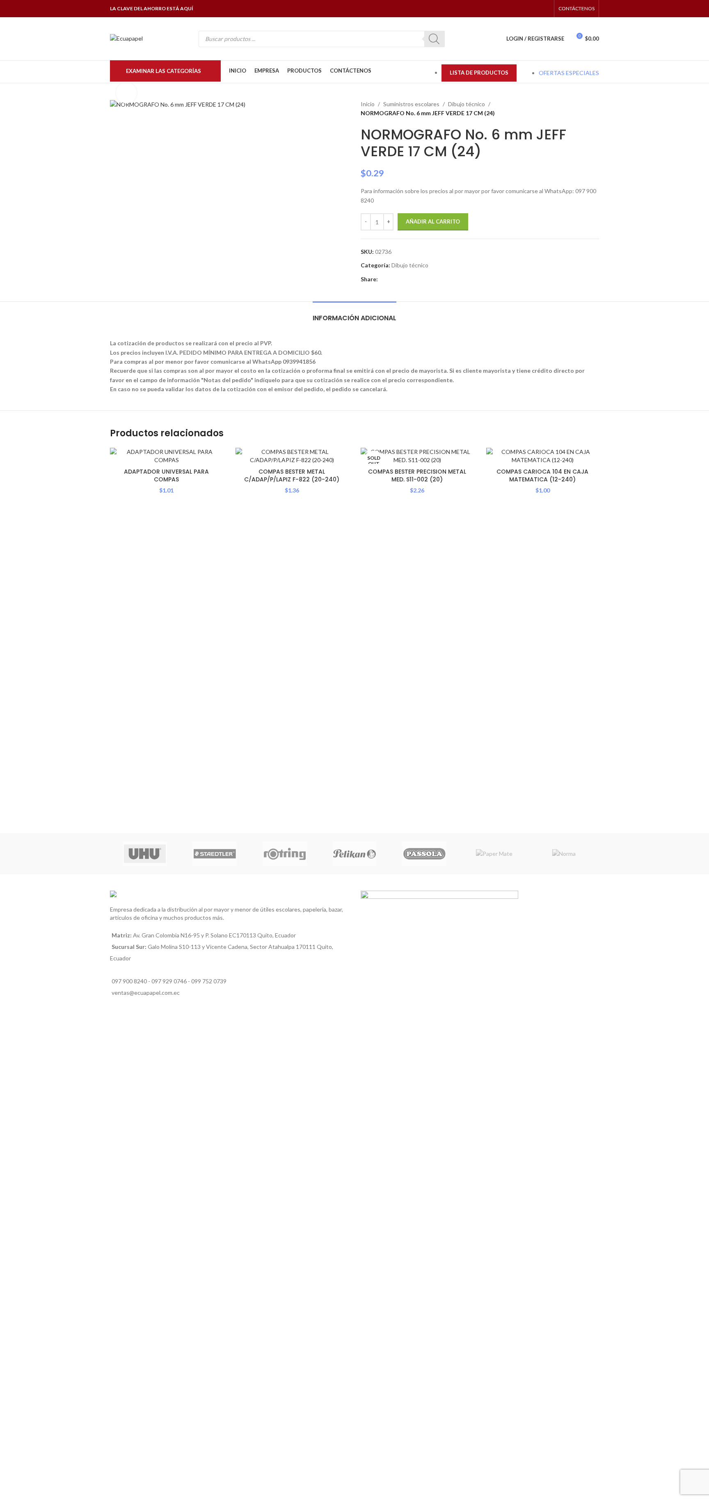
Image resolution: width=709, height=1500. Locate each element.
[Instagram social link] (524, 8)
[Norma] (564, 853)
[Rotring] (285, 853)
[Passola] (424, 853)
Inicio (368, 103)
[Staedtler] (214, 853)
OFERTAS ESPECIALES (569, 72)
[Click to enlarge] (126, 92)
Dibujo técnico (466, 103)
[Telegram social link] (420, 279)
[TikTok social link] (545, 8)
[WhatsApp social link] (534, 8)
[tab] (354, 313)
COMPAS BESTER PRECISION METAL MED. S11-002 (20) (417, 475)
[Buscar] (434, 39)
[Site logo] (126, 37)
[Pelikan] (354, 853)
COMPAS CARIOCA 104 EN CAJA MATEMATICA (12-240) (542, 475)
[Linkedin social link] (401, 279)
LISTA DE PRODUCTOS (479, 72)
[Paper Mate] (494, 853)
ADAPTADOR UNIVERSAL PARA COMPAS (166, 475)
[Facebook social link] (513, 8)
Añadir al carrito (433, 221)
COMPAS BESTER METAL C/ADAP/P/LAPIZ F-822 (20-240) (291, 475)
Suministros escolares (411, 103)
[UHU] (145, 853)
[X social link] (392, 279)
